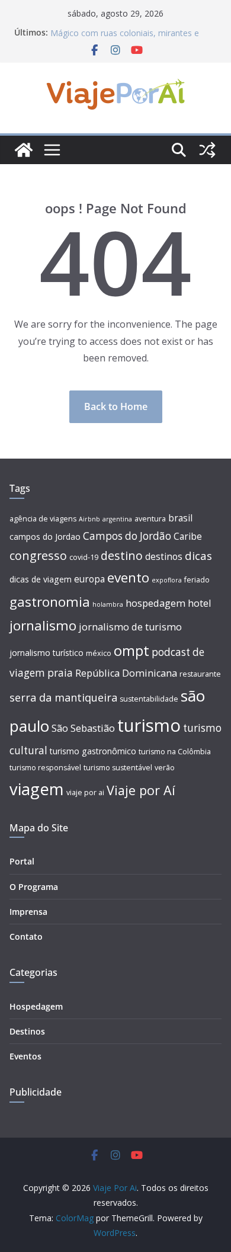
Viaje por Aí (141, 790)
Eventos (25, 1056)
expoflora (167, 580)
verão (165, 768)
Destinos (27, 1031)
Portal (21, 861)
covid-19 (83, 557)
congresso (38, 555)
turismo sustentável (118, 768)
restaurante (200, 674)
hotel (199, 603)
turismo (149, 725)
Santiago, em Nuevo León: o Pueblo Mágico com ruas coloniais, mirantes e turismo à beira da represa (124, 34)
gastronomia (49, 602)
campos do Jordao (45, 536)
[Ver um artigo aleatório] (207, 150)
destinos (163, 556)
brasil (180, 518)
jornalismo (42, 625)
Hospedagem (36, 1006)
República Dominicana (126, 673)
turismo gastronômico (93, 751)
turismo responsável (45, 768)
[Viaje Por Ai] (23, 150)
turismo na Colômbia (175, 752)
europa (89, 579)
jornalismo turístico (46, 652)
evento (128, 577)
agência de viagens (42, 519)
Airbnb (89, 519)
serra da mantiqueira (63, 697)
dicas (198, 555)
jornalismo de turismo (130, 626)
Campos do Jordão (127, 536)
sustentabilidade (149, 699)
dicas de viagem (40, 579)
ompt (131, 650)
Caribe (188, 536)
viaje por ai (85, 792)
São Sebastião (83, 728)
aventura (150, 519)
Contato (26, 936)
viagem (36, 789)
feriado (197, 580)
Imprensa (28, 911)
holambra (107, 604)
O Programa (33, 886)
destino (122, 555)
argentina (117, 519)
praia (60, 673)
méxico (98, 653)
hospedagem (155, 603)
